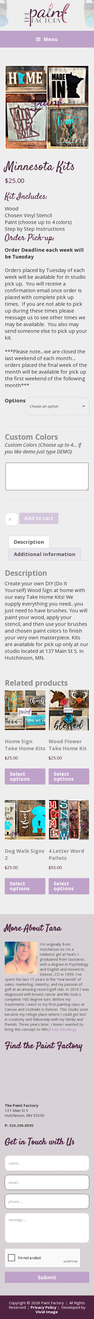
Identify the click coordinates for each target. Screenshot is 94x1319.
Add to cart (38, 518)
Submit (47, 1277)
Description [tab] (29, 542)
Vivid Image (47, 1311)
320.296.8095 (21, 1125)
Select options (20, 776)
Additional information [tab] (44, 554)
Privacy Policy (43, 1307)
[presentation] (43, 1258)
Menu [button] (50, 39)
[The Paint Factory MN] (47, 23)
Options (15, 400)
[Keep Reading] (62, 1029)
